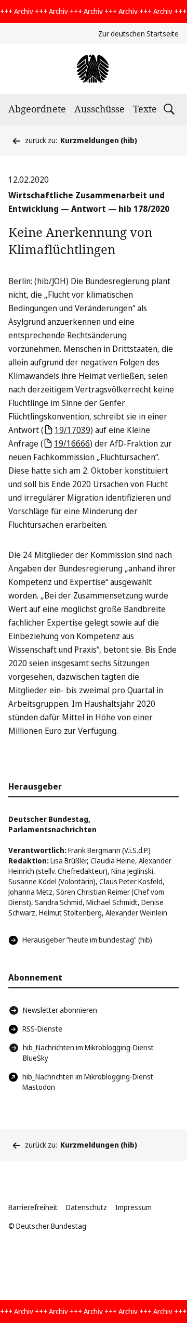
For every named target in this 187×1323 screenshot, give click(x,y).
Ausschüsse (99, 109)
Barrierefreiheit (33, 1207)
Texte (145, 109)
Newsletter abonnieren (60, 1010)
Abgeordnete (37, 109)
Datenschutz (86, 1207)
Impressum (133, 1207)
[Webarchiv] (93, 69)
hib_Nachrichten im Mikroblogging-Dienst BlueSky (88, 1052)
